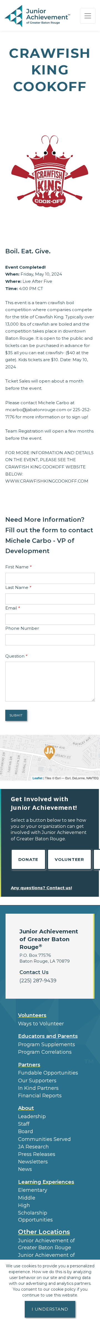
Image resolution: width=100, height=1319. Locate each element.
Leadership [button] (32, 1116)
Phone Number (22, 628)
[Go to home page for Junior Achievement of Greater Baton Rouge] (37, 16)
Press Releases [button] (36, 1154)
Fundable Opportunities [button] (48, 1073)
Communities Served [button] (44, 1139)
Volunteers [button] (32, 1015)
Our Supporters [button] (37, 1081)
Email (12, 608)
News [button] (25, 1169)
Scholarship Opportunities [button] (35, 1216)
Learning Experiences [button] (46, 1182)
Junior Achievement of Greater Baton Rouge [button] (46, 1244)
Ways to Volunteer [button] (41, 1024)
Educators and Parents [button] (48, 1036)
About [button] (26, 1108)
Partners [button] (29, 1065)
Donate (28, 859)
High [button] (24, 1205)
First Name (18, 566)
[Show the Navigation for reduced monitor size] (88, 16)
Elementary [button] (32, 1190)
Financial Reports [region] (40, 1096)
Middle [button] (26, 1198)
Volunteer (69, 859)
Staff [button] (23, 1124)
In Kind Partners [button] (38, 1088)
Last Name (18, 587)
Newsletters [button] (33, 1162)
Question (16, 656)
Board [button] (25, 1131)
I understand (50, 1309)
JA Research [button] (33, 1147)
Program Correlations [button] (45, 1052)
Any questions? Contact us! (41, 887)
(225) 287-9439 (37, 981)
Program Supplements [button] (46, 1044)
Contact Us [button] (34, 972)
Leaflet (37, 778)
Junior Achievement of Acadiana (46, 1258)
